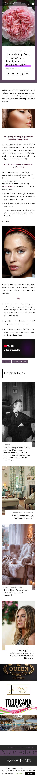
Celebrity (7, 444)
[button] (28, 4)
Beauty (9, 50)
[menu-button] (33, 3)
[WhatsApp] (22, 74)
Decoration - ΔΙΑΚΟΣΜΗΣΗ (23, 512)
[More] (27, 74)
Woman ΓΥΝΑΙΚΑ (20, 50)
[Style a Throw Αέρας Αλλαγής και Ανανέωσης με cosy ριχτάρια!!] (18, 557)
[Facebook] (8, 74)
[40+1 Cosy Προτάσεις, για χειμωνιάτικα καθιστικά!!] (18, 490)
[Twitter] (13, 74)
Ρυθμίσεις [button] (19, 774)
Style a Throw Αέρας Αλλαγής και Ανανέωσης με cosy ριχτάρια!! (16, 592)
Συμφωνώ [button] (30, 773)
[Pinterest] (18, 74)
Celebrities (29, 647)
